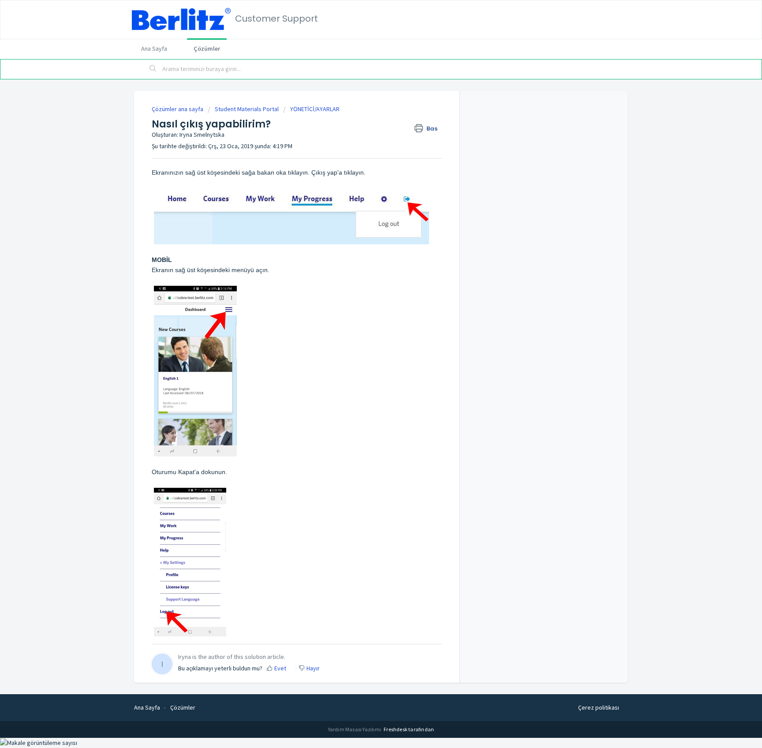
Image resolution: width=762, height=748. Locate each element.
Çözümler (207, 48)
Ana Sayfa (154, 48)
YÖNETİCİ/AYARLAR (315, 109)
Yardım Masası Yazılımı (355, 729)
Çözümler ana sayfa (178, 109)
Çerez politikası (598, 707)
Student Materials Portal (247, 109)
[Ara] (153, 69)
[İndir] (365, 263)
